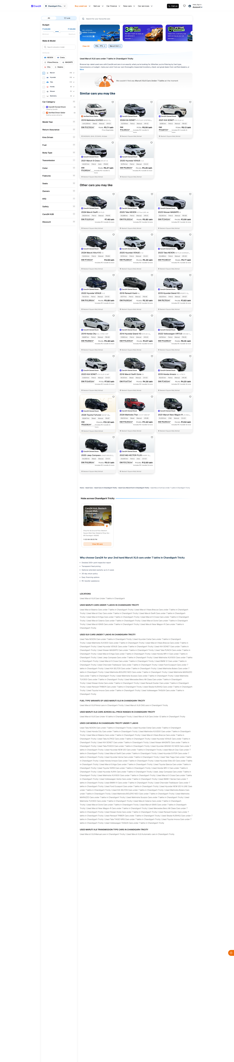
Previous (80, 33)
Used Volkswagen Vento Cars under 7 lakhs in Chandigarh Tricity (128, 779)
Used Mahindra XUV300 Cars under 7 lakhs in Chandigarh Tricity (115, 643)
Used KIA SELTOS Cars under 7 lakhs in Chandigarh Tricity (130, 668)
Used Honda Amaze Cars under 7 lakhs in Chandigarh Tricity (126, 760)
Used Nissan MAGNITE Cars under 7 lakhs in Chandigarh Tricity (126, 650)
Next (192, 33)
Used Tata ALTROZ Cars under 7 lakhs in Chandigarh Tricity (124, 738)
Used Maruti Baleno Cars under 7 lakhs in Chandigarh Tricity (106, 609)
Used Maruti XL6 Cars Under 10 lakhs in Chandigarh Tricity (106, 716)
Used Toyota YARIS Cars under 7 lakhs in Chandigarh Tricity (124, 768)
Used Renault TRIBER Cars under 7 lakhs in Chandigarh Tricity (114, 687)
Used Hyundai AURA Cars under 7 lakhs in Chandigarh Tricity (125, 771)
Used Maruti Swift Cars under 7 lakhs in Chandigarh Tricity (131, 753)
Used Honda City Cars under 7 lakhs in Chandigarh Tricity (112, 731)
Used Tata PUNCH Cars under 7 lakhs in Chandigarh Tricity (124, 746)
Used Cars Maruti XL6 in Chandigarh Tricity (133, 488)
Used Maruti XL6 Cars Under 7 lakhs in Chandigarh (102, 598)
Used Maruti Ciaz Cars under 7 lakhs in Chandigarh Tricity (112, 613)
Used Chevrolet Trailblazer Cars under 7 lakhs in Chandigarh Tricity (127, 665)
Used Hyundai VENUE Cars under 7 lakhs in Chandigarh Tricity (125, 646)
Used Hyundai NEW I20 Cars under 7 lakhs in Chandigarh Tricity (133, 749)
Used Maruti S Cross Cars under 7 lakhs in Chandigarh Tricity (127, 661)
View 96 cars (97, 544)
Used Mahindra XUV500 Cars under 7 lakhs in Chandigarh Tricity (126, 775)
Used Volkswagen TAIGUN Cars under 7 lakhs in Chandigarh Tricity (134, 823)
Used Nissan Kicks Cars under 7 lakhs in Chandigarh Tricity (113, 683)
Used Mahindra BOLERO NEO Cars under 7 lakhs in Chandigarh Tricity (136, 672)
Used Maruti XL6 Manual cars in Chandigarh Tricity (102, 834)
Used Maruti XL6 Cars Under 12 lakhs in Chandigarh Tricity (159, 716)
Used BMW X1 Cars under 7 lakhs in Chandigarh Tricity (129, 782)
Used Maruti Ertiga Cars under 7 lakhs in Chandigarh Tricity (113, 617)
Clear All (86, 46)
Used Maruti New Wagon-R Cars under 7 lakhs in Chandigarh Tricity (117, 808)
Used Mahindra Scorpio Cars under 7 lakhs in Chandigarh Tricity (145, 676)
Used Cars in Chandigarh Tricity (105, 488)
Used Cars (89, 488)
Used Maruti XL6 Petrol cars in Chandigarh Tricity (102, 705)
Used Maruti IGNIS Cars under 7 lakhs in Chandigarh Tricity (113, 624)
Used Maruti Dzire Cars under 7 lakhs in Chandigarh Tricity (113, 804)
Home (82, 488)
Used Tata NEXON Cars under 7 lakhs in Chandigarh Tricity (106, 639)
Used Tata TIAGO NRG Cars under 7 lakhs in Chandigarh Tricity (133, 819)
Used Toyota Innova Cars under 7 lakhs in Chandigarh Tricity (113, 690)
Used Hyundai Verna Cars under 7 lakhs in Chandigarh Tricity (132, 757)
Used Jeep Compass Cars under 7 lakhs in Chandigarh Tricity (125, 657)
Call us (174, 6)
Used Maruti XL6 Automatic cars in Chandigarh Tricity (150, 834)
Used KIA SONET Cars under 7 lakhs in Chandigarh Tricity (123, 742)
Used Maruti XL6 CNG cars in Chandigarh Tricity (146, 705)
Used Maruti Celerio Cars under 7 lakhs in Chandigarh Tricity (113, 620)
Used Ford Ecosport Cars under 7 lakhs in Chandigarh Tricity (131, 786)
